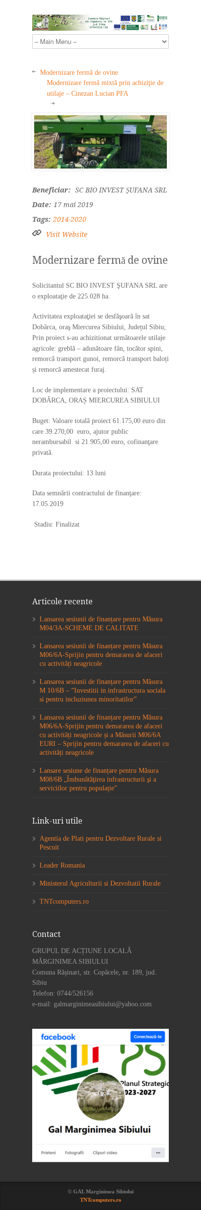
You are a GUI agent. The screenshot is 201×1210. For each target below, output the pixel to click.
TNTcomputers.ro (64, 901)
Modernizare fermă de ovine (79, 72)
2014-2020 (69, 219)
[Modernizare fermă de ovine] (100, 142)
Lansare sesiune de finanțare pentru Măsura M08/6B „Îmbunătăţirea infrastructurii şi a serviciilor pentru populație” (99, 779)
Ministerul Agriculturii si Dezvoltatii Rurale (100, 883)
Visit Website (66, 234)
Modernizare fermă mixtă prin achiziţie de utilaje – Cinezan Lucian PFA (105, 88)
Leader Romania (62, 865)
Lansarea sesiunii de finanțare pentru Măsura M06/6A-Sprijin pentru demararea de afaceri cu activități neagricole (101, 654)
